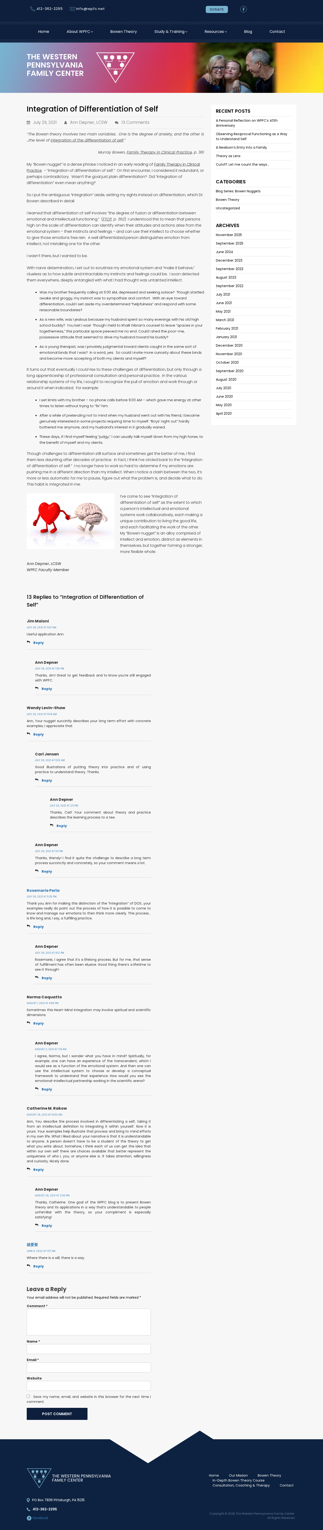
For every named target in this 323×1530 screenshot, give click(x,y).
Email (33, 1360)
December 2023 (229, 260)
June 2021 (224, 303)
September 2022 (229, 286)
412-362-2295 (49, 8)
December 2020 (229, 345)
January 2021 (226, 337)
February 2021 (227, 328)
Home (43, 31)
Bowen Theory (123, 31)
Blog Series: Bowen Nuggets (238, 191)
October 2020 (227, 362)
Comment (37, 1306)
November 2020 (229, 354)
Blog (248, 31)
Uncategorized (228, 208)
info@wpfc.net (90, 8)
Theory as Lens (228, 156)
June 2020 (224, 396)
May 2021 (223, 311)
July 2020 (223, 388)
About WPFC (78, 31)
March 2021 (225, 320)
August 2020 (226, 379)
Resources (214, 31)
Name (33, 1341)
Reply (38, 642)
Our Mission (238, 1475)
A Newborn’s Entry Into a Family (241, 147)
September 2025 (229, 243)
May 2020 (224, 405)
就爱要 (32, 1244)
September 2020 (230, 371)
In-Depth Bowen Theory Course (239, 1480)
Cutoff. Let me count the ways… (242, 164)
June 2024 (224, 252)
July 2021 (223, 294)
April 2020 (224, 413)
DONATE (217, 9)
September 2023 (229, 269)
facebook (39, 1518)
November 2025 (229, 235)
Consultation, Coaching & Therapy (241, 1485)
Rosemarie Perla (43, 890)
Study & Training (169, 31)
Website (34, 1378)
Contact (277, 31)
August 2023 (226, 277)
